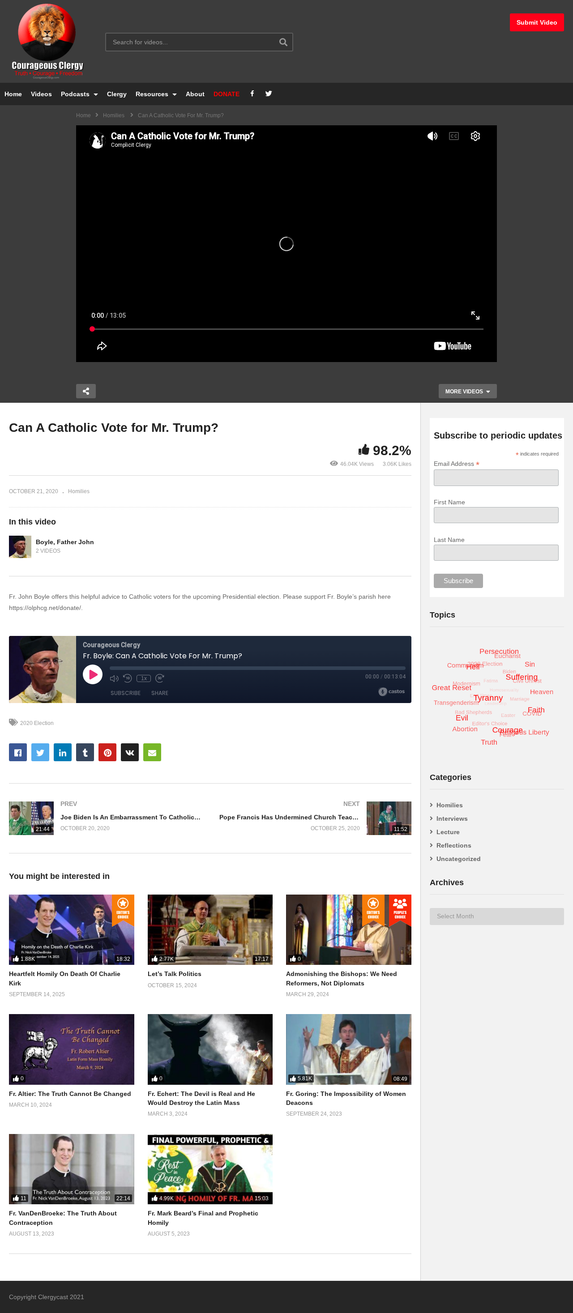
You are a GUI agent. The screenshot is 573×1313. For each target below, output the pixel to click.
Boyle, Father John (65, 542)
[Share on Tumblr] (85, 752)
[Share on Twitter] (40, 752)
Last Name (449, 539)
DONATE (226, 94)
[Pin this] (107, 752)
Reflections (453, 845)
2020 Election (37, 723)
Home (13, 94)
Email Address (456, 464)
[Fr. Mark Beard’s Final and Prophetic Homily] (210, 1169)
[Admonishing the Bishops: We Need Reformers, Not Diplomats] (348, 930)
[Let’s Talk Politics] (210, 930)
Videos (41, 94)
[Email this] (152, 752)
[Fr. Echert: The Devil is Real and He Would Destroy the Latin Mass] (210, 1049)
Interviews (452, 818)
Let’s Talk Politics (174, 973)
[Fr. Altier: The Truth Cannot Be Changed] (71, 1049)
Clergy (117, 94)
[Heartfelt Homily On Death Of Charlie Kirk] (71, 930)
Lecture (448, 832)
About (195, 94)
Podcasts (76, 94)
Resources (153, 94)
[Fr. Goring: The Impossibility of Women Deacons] (348, 1049)
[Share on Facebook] (18, 752)
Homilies (79, 491)
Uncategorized (458, 858)
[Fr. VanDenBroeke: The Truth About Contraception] (71, 1169)
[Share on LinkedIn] (63, 752)
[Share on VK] (130, 752)
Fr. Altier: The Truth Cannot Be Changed (70, 1093)
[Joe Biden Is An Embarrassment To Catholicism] (105, 818)
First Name (449, 502)
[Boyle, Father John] (20, 547)
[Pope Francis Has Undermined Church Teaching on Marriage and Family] (315, 818)
